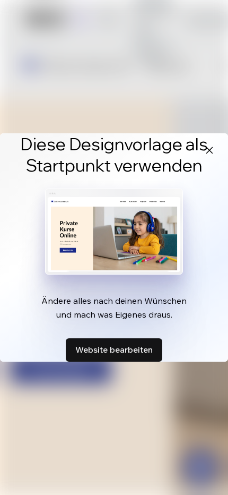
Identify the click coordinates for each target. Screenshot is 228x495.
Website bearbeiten (114, 349)
